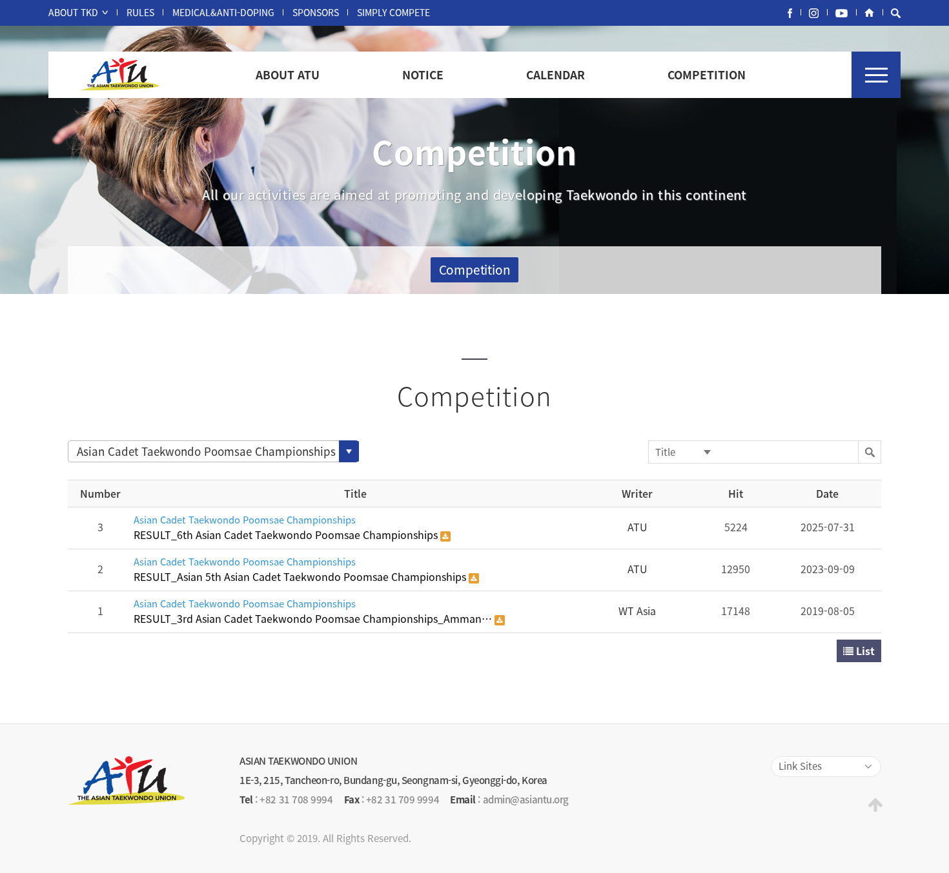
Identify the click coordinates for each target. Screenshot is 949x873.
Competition (475, 269)
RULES (140, 12)
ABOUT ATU (288, 74)
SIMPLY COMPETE (393, 12)
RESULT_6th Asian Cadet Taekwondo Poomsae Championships (287, 534)
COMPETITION (707, 74)
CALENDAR (555, 74)
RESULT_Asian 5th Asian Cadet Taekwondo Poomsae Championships (301, 576)
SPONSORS (315, 12)
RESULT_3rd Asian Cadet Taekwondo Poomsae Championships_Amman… (314, 618)
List (864, 650)
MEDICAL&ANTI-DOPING (223, 12)
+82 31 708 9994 (296, 799)
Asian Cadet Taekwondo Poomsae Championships (245, 519)
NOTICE (423, 74)
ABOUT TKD (73, 12)
